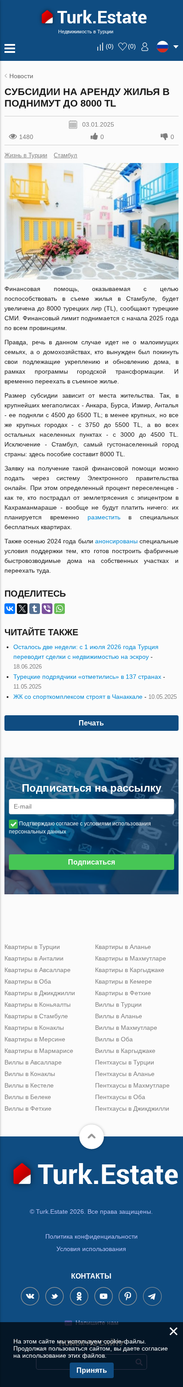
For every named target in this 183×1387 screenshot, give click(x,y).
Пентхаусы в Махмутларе (132, 1085)
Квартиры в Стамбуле (36, 1016)
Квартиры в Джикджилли (39, 992)
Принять (91, 1370)
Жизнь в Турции (25, 155)
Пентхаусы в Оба (120, 1096)
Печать (91, 723)
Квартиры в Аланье (123, 946)
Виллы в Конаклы (29, 1073)
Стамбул (65, 155)
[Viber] (47, 608)
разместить (104, 517)
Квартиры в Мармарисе (38, 1050)
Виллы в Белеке (27, 1096)
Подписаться (91, 862)
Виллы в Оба (114, 1039)
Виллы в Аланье (118, 1016)
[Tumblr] (34, 608)
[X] (22, 608)
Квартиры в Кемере (123, 981)
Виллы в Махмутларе (126, 1027)
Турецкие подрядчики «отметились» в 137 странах (87, 676)
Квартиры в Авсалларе (37, 969)
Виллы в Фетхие (28, 1108)
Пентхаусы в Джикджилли (132, 1108)
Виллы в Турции (118, 1004)
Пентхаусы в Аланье (125, 1073)
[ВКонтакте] (9, 608)
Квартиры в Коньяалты (37, 1004)
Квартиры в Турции (32, 946)
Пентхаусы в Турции (124, 1062)
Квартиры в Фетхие (123, 992)
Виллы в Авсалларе (33, 1062)
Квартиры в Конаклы (34, 1027)
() (110, 46)
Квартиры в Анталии (34, 958)
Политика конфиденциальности (91, 1236)
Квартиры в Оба (27, 981)
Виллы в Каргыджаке (125, 1050)
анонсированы (116, 541)
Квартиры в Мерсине (34, 1039)
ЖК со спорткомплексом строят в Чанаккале (78, 696)
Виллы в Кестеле (29, 1085)
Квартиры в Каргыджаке (129, 969)
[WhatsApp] (59, 608)
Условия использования (91, 1248)
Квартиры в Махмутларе (130, 958)
